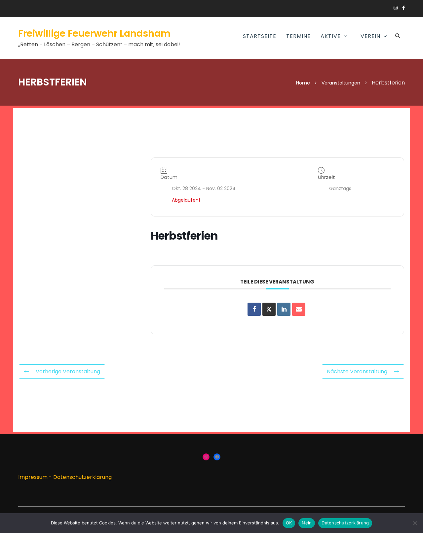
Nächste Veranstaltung (357, 371)
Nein (307, 522)
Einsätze (291, 53)
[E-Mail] (298, 309)
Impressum (33, 477)
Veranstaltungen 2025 (349, 77)
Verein (370, 36)
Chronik (330, 92)
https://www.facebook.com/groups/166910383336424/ (403, 8)
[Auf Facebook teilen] (254, 309)
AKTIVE (331, 36)
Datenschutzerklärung (82, 477)
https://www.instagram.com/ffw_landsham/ (396, 8)
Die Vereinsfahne (341, 107)
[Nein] (414, 523)
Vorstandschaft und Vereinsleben (348, 57)
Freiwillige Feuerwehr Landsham (94, 33)
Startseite (259, 36)
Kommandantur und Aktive (307, 72)
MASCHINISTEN (223, 83)
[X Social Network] (269, 309)
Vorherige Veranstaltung (68, 371)
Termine (298, 36)
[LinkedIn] (283, 309)
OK (289, 522)
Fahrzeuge (293, 107)
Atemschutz (222, 68)
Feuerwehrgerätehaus (309, 92)
